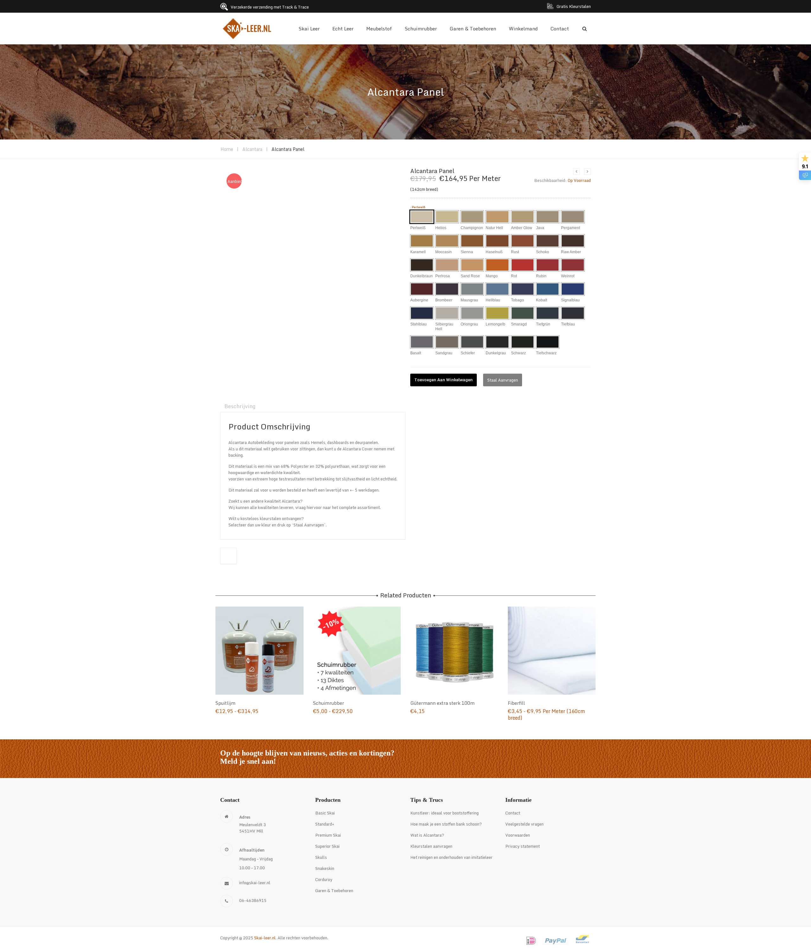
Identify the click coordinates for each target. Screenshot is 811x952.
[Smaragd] (522, 313)
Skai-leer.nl (265, 937)
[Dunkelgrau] (497, 342)
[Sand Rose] (472, 265)
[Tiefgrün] (547, 313)
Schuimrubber (328, 703)
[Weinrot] (572, 265)
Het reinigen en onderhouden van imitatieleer (451, 857)
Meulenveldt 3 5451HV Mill (252, 827)
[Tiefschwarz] (547, 342)
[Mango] (497, 265)
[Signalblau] (572, 289)
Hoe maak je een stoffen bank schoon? (446, 823)
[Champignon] (472, 216)
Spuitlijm (225, 703)
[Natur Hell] (497, 216)
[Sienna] (472, 241)
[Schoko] (547, 241)
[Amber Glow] (522, 216)
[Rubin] (547, 265)
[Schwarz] (522, 342)
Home (226, 149)
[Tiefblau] (572, 313)
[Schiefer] (472, 342)
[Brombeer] (446, 289)
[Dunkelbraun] (421, 265)
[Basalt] (421, 342)
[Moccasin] (446, 241)
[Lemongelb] (497, 313)
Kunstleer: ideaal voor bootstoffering (444, 812)
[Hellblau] (497, 289)
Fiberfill (516, 703)
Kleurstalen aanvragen (431, 846)
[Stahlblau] (421, 313)
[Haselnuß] (497, 241)
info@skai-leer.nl (254, 882)
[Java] (547, 216)
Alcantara (252, 149)
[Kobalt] (547, 289)
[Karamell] (421, 241)
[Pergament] (572, 216)
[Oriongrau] (472, 313)
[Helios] (446, 216)
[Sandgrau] (446, 342)
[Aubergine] (421, 289)
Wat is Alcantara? (427, 835)
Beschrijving (239, 406)
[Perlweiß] (421, 216)
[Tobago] (522, 289)
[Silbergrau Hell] (446, 313)
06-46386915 (252, 900)
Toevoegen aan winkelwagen (443, 379)
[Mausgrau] (472, 289)
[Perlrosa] (446, 265)
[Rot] (522, 265)
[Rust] (522, 241)
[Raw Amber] (572, 241)
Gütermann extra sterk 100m (442, 703)
